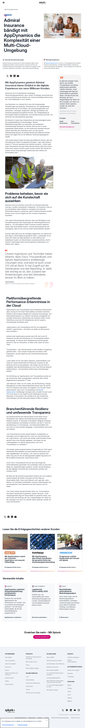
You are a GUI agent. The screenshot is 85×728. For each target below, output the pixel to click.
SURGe (7, 681)
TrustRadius (70, 676)
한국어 (69, 694)
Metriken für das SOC (52, 667)
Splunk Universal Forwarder (54, 660)
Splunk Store (29, 686)
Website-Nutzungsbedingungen (60, 717)
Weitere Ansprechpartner (72, 660)
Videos (28, 689)
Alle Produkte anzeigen (32, 668)
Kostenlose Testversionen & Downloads (33, 657)
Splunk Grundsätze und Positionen (11, 673)
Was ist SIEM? (50, 657)
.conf (27, 676)
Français (69, 688)
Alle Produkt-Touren (31, 661)
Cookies (46, 717)
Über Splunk (8, 657)
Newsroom (8, 667)
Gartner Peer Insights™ (73, 670)
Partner (7, 670)
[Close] (46, 720)
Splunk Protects (9, 678)
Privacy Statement (8, 725)
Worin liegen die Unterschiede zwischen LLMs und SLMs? (55, 681)
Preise (27, 665)
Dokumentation (30, 680)
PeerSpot (70, 673)
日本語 (69, 691)
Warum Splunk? (9, 684)
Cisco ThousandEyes (75, 122)
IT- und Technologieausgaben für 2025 (55, 685)
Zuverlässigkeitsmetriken (53, 678)
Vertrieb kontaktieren (67, 127)
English (69, 685)
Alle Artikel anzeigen (52, 690)
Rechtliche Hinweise (20, 717)
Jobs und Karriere (10, 660)
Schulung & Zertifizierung (33, 683)
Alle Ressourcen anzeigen (33, 692)
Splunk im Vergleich (10, 663)
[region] (24, 723)
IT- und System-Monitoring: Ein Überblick (55, 673)
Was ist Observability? (53, 670)
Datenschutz (32, 717)
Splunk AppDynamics (52, 63)
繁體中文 (69, 701)
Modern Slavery (75, 717)
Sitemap (40, 717)
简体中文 (69, 698)
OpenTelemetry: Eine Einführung (55, 663)
